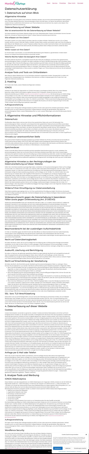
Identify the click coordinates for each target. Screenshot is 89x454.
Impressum (79, 451)
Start (48, 3)
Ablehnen (68, 448)
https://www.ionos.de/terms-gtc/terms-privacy (37, 94)
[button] (86, 434)
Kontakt (80, 3)
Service (54, 3)
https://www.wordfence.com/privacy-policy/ (19, 448)
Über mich (71, 3)
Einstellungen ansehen (80, 448)
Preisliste (62, 3)
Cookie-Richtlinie (62, 451)
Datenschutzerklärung (71, 451)
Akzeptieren (58, 448)
